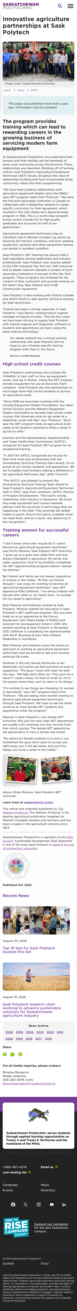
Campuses (10, 1184)
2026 (9, 1032)
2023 (40, 1032)
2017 (38, 1038)
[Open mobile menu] (70, 6)
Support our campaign (51, 1224)
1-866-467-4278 (15, 1167)
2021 (60, 1032)
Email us (47, 1167)
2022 (34, 90)
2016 (48, 1038)
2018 (29, 1038)
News (20, 90)
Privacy (45, 1263)
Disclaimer (8, 1263)
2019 (19, 1038)
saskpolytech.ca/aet (38, 802)
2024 (29, 1032)
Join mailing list (15, 1172)
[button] (60, 7)
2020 (9, 1038)
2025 (19, 1032)
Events (8, 1190)
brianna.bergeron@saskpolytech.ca (29, 1083)
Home (7, 90)
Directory (48, 1190)
